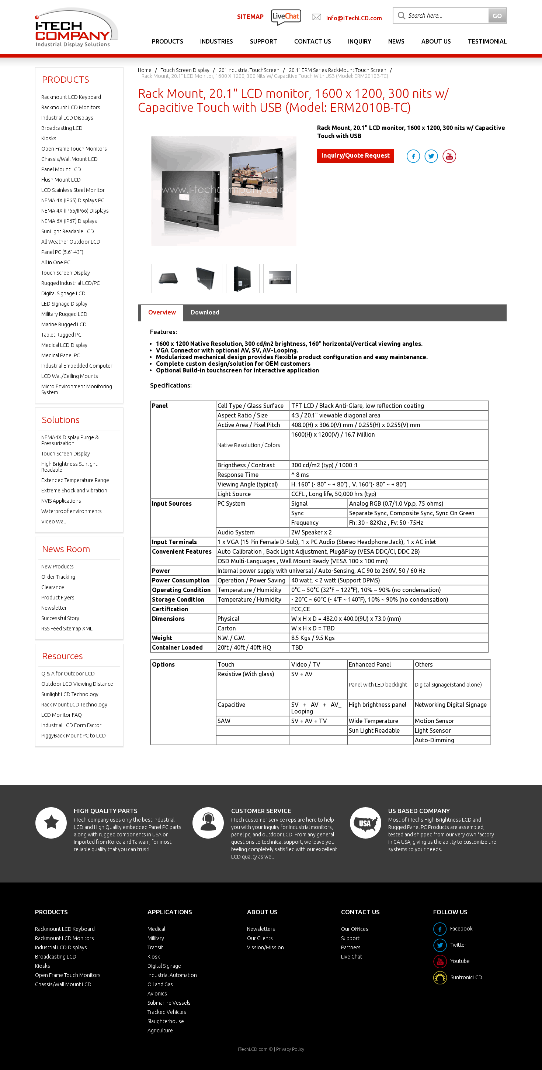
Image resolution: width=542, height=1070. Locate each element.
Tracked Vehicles (166, 1012)
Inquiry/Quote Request (356, 155)
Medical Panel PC (60, 355)
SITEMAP (250, 16)
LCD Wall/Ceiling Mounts (69, 376)
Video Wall (53, 521)
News (396, 41)
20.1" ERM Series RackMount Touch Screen (337, 70)
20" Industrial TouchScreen (249, 70)
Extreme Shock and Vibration (74, 490)
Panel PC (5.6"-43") (62, 252)
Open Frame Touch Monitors (74, 149)
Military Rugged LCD (64, 314)
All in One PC (55, 262)
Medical (156, 929)
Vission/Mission (265, 947)
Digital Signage (164, 966)
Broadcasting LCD (62, 128)
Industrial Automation (172, 975)
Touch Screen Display (185, 70)
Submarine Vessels (169, 1003)
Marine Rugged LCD (64, 324)
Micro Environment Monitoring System (76, 389)
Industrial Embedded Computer (76, 366)
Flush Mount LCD (61, 180)
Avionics (157, 994)
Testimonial (487, 41)
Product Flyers (57, 598)
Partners (351, 947)
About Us (436, 41)
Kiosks (48, 138)
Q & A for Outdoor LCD (68, 674)
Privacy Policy (290, 1049)
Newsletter (54, 608)
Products (167, 41)
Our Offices (354, 929)
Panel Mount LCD (61, 169)
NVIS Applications (61, 501)
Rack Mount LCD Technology (74, 705)
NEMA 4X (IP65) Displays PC (72, 200)
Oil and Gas (160, 984)
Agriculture (160, 1030)
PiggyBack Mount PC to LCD (73, 736)
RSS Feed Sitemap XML (67, 629)
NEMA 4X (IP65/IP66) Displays (75, 211)
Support (263, 41)
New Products (57, 567)
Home (145, 70)
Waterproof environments (71, 511)
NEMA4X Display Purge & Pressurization (70, 440)
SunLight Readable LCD (67, 231)
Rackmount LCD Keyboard (71, 97)
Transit (155, 947)
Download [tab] (205, 312)
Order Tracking (58, 577)
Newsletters (261, 929)
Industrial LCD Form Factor (71, 725)
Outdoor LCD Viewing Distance (77, 684)
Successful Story (60, 618)
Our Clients (260, 938)
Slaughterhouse (165, 1021)
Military (155, 938)
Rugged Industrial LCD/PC (70, 283)
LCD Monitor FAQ (61, 715)
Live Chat (351, 957)
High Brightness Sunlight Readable (69, 467)
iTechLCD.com (253, 1049)
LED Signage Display (64, 304)
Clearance (52, 587)
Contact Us (312, 41)
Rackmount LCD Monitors (70, 107)
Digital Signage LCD (63, 293)
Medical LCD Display (64, 345)
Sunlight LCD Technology (69, 694)
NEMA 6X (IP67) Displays (69, 221)
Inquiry (359, 41)
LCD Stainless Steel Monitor (73, 190)
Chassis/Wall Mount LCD (69, 159)
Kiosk (153, 957)
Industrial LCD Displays (67, 118)
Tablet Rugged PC (61, 335)
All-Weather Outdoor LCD (70, 242)
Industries (216, 41)
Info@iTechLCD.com (354, 18)
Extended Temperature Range (75, 480)
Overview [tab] (162, 312)
